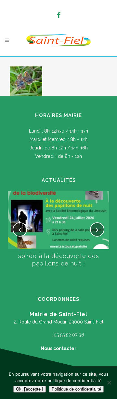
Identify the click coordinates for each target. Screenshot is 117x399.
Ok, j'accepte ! (29, 389)
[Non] (109, 382)
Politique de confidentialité (76, 389)
